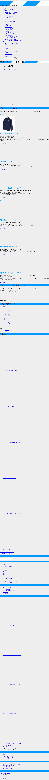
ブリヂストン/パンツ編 (5, 553)
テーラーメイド (6, 310)
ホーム (4, 8)
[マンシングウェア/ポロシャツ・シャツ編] (18, 511)
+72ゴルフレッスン (7, 41)
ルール (6, 55)
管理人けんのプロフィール (9, 754)
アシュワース (6, 326)
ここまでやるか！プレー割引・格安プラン (14, 40)
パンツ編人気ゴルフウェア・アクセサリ (12, 655)
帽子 (4, 571)
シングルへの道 (8, 54)
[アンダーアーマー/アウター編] (18, 475)
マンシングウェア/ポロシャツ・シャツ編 (12, 513)
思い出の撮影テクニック (8, 768)
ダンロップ (5, 318)
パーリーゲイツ (6, 308)
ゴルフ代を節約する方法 (10, 39)
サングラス (5, 574)
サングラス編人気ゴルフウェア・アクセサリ (13, 684)
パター (6, 47)
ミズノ (4, 319)
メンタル (7, 52)
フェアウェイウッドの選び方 (11, 12)
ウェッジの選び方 (9, 16)
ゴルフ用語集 (8, 32)
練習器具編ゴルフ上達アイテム (10, 581)
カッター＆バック (7, 322)
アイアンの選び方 (9, 14)
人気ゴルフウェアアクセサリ (11, 25)
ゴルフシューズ (6, 577)
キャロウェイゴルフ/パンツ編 (7, 552)
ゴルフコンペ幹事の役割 (10, 37)
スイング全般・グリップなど (11, 50)
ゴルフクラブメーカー (10, 18)
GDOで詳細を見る (4, 143)
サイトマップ (6, 758)
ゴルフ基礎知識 (6, 31)
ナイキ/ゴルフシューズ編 (8, 406)
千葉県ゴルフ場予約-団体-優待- (10, 766)
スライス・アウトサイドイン (11, 51)
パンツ (4, 567)
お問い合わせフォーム (8, 756)
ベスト (4, 573)
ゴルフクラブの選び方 (8, 9)
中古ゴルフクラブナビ (10, 21)
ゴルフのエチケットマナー (11, 36)
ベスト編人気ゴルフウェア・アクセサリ (12, 743)
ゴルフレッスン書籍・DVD (9, 582)
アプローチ (7, 45)
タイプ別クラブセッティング (11, 20)
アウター (7, 330)
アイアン (7, 44)
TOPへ (4, 778)
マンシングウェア (7, 325)
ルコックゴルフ (6, 323)
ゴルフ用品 (5, 24)
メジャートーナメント (10, 33)
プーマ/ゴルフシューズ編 (8, 625)
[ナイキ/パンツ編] (18, 547)
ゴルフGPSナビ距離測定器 (9, 580)
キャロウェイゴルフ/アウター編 (10, 370)
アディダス (5, 306)
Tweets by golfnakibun (5, 773)
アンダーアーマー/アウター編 (9, 478)
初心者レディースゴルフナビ (9, 765)
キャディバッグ (8, 27)
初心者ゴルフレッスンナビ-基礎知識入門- (12, 764)
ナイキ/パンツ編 (6, 549)
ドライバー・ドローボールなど (12, 43)
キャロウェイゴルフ (7, 315)
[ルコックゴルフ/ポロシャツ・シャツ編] (18, 440)
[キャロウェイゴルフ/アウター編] (18, 368)
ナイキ (4, 309)
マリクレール (6, 317)
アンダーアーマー (7, 312)
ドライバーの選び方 (9, 10)
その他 (6, 56)
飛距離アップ (8, 48)
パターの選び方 (8, 17)
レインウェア (6, 570)
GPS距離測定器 (8, 29)
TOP (7, 745)
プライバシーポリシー (8, 757)
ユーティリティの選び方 (10, 13)
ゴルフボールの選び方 (10, 28)
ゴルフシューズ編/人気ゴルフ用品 (10, 713)
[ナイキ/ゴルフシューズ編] (18, 404)
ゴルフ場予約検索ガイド (8, 35)
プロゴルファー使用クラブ (11, 23)
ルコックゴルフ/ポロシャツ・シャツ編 (11, 442)
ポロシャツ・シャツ (7, 566)
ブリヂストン (6, 314)
